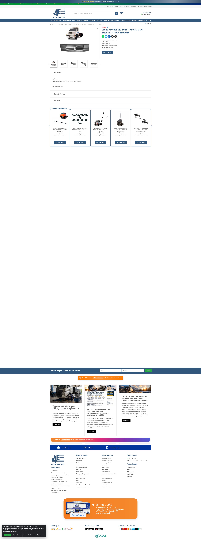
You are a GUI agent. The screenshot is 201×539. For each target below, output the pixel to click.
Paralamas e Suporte (107, 460)
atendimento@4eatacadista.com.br (138, 461)
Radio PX (104, 465)
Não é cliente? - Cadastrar (129, 6)
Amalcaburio (111, 49)
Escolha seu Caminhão (57, 484)
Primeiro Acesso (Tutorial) (58, 473)
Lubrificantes (79, 476)
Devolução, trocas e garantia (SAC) (60, 475)
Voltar (148, 23)
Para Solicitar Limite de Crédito (59, 490)
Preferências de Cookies (34, 534)
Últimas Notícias (98, 377)
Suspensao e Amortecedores (109, 474)
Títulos (90, 448)
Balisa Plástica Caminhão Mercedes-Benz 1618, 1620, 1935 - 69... (100, 130)
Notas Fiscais (114, 448)
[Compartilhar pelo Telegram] (106, 36)
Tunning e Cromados (107, 482)
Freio (77, 480)
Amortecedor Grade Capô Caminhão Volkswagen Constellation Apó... (141, 130)
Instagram (132, 467)
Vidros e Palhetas (106, 487)
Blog (130, 476)
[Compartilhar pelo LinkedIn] (109, 36)
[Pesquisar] (116, 13)
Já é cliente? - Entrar (112, 6)
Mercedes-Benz (109, 47)
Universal (104, 485)
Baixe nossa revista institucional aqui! (60, 486)
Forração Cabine (80, 478)
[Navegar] (48, 64)
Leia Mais (57, 424)
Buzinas (78, 463)
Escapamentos (80, 471)
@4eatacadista (66, 439)
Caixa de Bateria (80, 465)
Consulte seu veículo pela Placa (59, 481)
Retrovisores (105, 469)
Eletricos (78, 469)
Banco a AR (79, 460)
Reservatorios (105, 467)
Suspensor (104, 476)
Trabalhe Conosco (56, 488)
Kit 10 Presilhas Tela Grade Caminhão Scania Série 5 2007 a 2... (80, 130)
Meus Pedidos (66, 448)
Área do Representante (146, 6)
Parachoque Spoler (106, 463)
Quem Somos (54, 470)
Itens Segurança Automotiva (83, 485)
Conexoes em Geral (81, 467)
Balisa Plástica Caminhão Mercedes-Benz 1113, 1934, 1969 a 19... (60, 130)
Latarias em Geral (106, 458)
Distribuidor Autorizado (57, 479)
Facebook (131, 469)
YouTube (131, 472)
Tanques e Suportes (107, 478)
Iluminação (79, 482)
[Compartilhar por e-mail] (112, 36)
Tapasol (104, 480)
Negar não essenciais (18, 534)
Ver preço (108, 52)
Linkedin (131, 474)
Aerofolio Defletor (81, 458)
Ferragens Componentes (82, 474)
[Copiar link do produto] (115, 36)
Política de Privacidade (57, 477)
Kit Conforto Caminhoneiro (83, 487)
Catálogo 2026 (55, 492)
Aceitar (7, 534)
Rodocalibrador (106, 471)
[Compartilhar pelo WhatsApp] (103, 36)
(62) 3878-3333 (146, 14)
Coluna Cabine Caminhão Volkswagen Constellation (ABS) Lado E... (121, 130)
